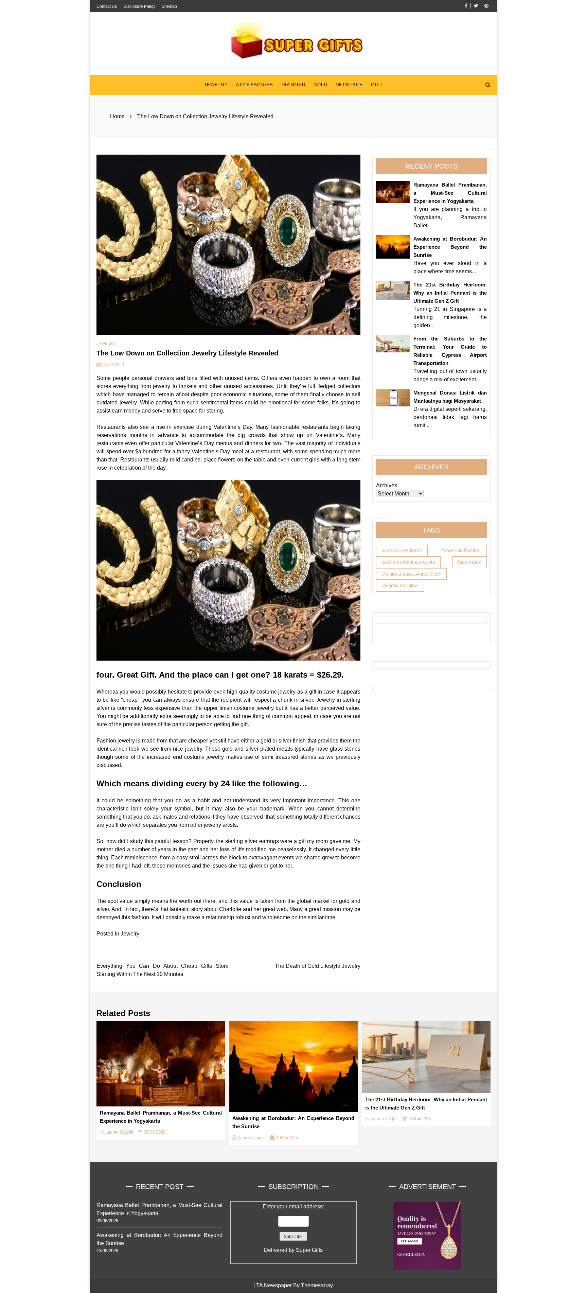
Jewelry (216, 84)
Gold (320, 84)
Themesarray (317, 1285)
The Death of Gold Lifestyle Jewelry (317, 966)
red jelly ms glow (400, 585)
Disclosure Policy (139, 6)
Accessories (254, 84)
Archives (386, 485)
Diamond (293, 84)
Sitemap (169, 6)
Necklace (349, 84)
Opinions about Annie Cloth (411, 574)
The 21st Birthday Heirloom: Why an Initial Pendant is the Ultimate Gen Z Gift (450, 293)
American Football (461, 550)
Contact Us (106, 6)
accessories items (401, 550)
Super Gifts (309, 1250)
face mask (469, 562)
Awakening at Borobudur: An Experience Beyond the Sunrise (450, 247)
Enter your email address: (293, 1228)
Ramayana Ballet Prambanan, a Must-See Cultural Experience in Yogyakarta (450, 193)
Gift (377, 84)
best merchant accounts (408, 562)
